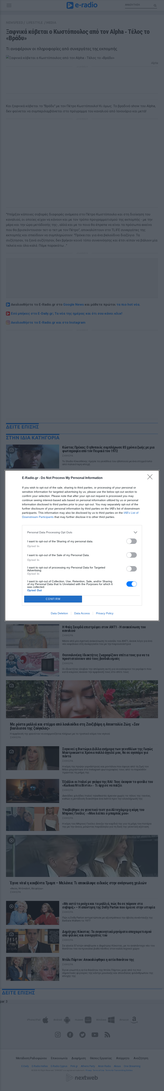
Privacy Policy (104, 613)
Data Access (82, 613)
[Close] (151, 478)
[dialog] (82, 545)
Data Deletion (59, 613)
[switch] (131, 541)
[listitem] (82, 532)
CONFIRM (53, 598)
